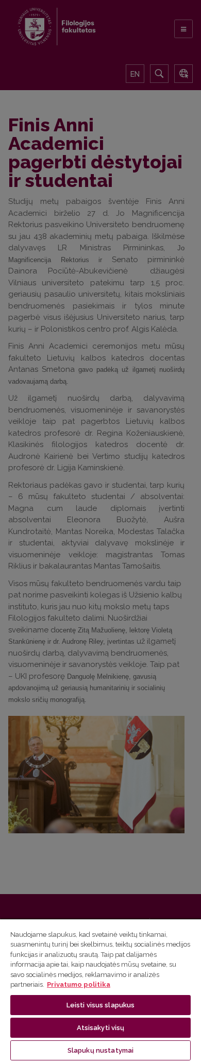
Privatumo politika (78, 984)
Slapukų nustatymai (100, 1050)
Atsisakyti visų (101, 1028)
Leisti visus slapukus (100, 1005)
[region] (100, 990)
